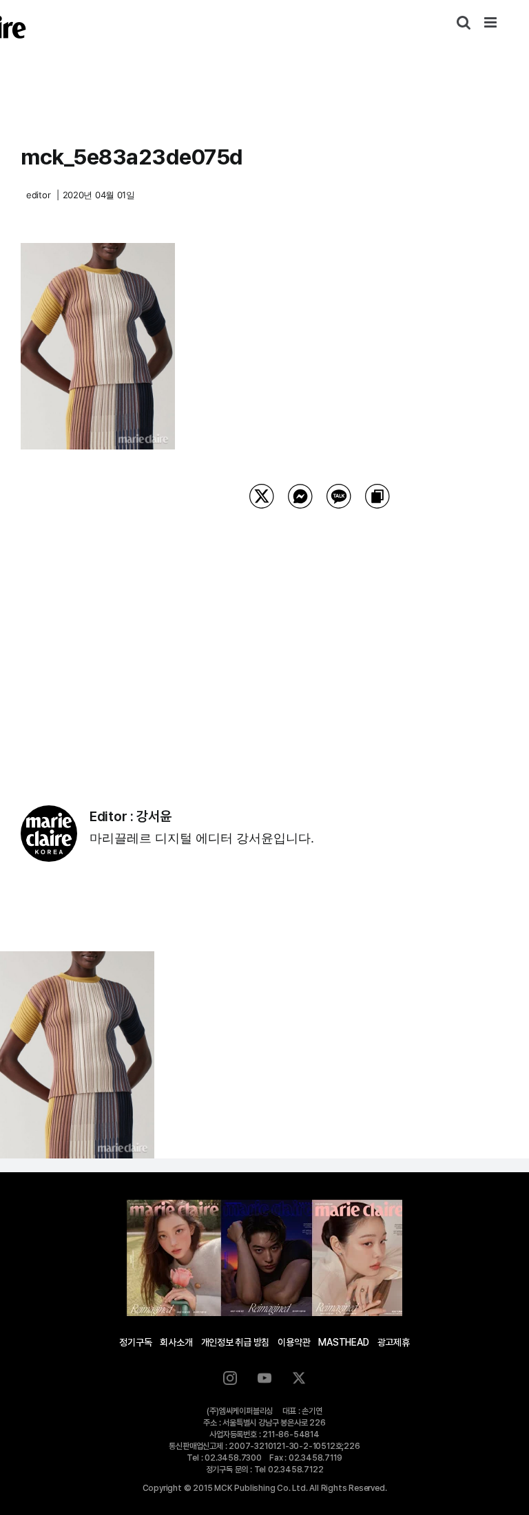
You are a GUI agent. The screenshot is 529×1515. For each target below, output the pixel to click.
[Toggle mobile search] (463, 22)
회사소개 (176, 1342)
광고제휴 (393, 1342)
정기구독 (135, 1342)
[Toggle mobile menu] (491, 22)
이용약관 (294, 1342)
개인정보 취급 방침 (235, 1342)
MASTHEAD (343, 1342)
